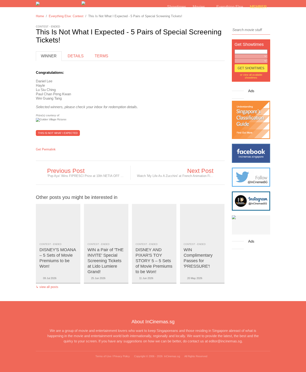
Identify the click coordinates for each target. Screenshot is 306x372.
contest (45, 244)
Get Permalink (46, 149)
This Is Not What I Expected (58, 133)
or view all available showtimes (251, 76)
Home (40, 16)
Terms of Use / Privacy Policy (112, 356)
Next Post (200, 170)
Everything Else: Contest (66, 16)
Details (76, 56)
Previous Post (66, 170)
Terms (101, 56)
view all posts (48, 287)
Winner (49, 56)
